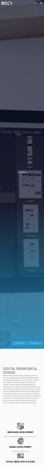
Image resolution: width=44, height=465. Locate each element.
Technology (34, 343)
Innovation (20, 343)
